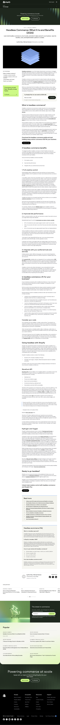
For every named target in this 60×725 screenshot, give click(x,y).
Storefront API (25, 371)
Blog (37, 697)
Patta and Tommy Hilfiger (31, 458)
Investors (16, 704)
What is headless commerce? (9, 73)
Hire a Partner (50, 702)
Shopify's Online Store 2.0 (27, 185)
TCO (22, 588)
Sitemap (41, 716)
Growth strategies (34, 632)
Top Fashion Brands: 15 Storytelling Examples (12, 655)
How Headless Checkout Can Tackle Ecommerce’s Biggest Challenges (40, 502)
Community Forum (51, 699)
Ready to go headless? (7, 81)
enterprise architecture (34, 475)
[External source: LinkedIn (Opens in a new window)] (56, 577)
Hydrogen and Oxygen (47, 431)
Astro (48, 391)
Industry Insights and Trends (36, 645)
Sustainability (17, 709)
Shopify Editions (17, 699)
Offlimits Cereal (39, 206)
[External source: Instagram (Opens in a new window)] (12, 719)
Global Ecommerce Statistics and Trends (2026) (40, 647)
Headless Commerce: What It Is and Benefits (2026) (14, 634)
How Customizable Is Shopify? (32, 519)
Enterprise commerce (7, 588)
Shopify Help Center (51, 697)
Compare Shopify (39, 699)
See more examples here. (39, 466)
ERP (55, 259)
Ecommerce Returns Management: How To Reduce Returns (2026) (15, 648)
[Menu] (56, 2)
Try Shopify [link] (52, 97)
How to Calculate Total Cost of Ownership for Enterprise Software (28, 591)
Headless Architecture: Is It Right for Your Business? (36, 504)
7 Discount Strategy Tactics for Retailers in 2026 (13, 641)
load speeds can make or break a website (45, 220)
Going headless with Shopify (8, 79)
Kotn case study (29, 412)
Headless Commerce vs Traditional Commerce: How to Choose (38, 514)
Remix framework (45, 436)
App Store (27, 702)
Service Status (50, 704)
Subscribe (52, 613)
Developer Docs (28, 697)
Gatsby (43, 391)
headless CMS (27, 338)
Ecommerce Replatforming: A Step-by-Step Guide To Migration (47, 591)
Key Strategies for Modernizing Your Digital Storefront (37, 506)
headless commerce (30, 476)
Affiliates (27, 706)
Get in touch (51, 2)
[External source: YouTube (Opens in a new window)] (9, 719)
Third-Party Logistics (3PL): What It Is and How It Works (42, 641)
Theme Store (28, 699)
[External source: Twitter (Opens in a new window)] (53, 577)
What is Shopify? (17, 697)
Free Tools (38, 706)
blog (25, 27)
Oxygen (43, 449)
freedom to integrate (32, 445)
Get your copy (26, 143)
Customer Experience (7, 653)
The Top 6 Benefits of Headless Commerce (34, 512)
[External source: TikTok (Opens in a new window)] (15, 719)
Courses (37, 704)
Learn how (25, 490)
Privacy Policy (34, 716)
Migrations (41, 588)
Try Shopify (35, 18)
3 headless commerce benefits (9, 75)
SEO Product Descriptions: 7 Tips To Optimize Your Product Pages (43, 656)
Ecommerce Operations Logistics (37, 639)
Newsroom (16, 706)
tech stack (44, 130)
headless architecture (38, 81)
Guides (37, 702)
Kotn (33, 395)
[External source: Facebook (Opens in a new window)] (50, 577)
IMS (25, 260)
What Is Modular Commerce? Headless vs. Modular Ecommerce (38, 511)
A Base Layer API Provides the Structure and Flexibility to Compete (39, 501)
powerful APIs (27, 259)
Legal (28, 716)
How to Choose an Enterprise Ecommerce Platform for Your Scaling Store (11, 592)
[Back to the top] (4, 695)
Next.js (39, 391)
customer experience (26, 198)
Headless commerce (31, 27)
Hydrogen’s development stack (33, 440)
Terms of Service (20, 716)
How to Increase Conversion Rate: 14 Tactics (39, 634)
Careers (15, 702)
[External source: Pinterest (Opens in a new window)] (21, 719)
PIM (23, 260)
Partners (26, 704)
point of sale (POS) (49, 124)
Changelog (38, 709)
